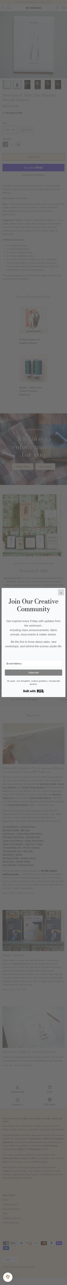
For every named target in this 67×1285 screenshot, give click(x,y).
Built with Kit (33, 691)
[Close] (61, 592)
